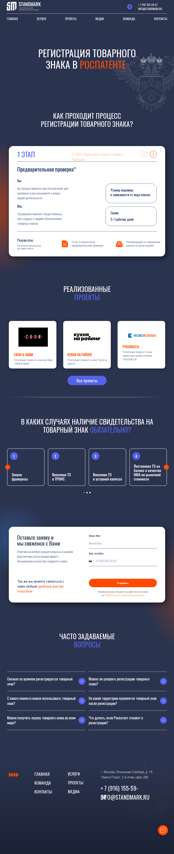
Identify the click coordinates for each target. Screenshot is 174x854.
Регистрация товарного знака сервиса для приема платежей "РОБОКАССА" (137, 356)
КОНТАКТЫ (160, 18)
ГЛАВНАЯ (12, 18)
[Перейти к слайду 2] (87, 492)
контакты (43, 791)
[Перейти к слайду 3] (90, 492)
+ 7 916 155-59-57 (148, 5)
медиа (74, 791)
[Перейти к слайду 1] (84, 492)
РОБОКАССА (131, 346)
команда (42, 783)
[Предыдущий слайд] (7, 467)
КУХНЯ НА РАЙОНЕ (79, 354)
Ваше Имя (94, 535)
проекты (75, 782)
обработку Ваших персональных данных (124, 595)
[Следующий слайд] (166, 467)
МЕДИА (99, 18)
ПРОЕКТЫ (70, 18)
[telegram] (129, 6)
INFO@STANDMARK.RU (150, 9)
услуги (74, 774)
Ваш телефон (96, 553)
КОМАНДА (129, 18)
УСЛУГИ (41, 18)
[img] (144, 154)
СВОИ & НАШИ (23, 354)
